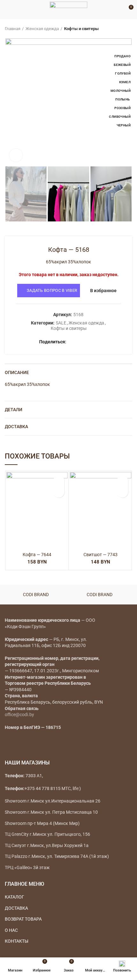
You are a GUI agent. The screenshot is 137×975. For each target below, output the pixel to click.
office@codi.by (19, 714)
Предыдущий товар (116, 29)
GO (119, 9)
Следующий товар (129, 29)
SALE (61, 322)
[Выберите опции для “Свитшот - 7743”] (122, 492)
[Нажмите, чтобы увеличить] (16, 155)
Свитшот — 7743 (100, 554)
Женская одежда (42, 28)
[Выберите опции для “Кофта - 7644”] (58, 492)
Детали (13, 409)
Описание (17, 372)
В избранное (103, 290)
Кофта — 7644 (37, 554)
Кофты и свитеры (81, 28)
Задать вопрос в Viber (52, 290)
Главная (12, 28)
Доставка (16, 426)
